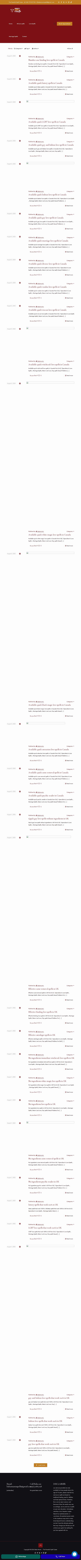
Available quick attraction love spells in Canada (48, 749)
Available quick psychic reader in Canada (46, 795)
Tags (27, 48)
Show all (70, 48)
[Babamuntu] (16, 11)
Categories (18, 48)
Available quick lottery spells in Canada (45, 83)
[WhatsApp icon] (59, 2)
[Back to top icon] (40, 1545)
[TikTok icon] (71, 2)
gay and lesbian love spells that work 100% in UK (48, 1398)
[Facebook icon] (61, 2)
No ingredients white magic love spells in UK (47, 1081)
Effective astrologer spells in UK (41, 1035)
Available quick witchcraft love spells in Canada (48, 364)
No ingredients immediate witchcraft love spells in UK (51, 1058)
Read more (70, 71)
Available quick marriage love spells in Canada (48, 240)
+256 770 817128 (30, 2)
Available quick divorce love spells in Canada (47, 264)
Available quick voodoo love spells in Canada (47, 287)
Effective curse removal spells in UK (43, 989)
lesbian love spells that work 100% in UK (45, 1421)
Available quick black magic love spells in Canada (49, 705)
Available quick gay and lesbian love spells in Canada (51, 145)
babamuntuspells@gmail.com (46, 2)
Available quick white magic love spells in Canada (49, 534)
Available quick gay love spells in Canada (45, 217)
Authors (35, 48)
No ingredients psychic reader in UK (43, 1181)
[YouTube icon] (66, 2)
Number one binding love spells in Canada (46, 60)
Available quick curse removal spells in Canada (48, 772)
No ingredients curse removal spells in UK (46, 1158)
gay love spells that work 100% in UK (43, 1444)
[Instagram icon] (68, 2)
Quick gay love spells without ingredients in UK (48, 818)
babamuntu (40, 57)
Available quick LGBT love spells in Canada (47, 122)
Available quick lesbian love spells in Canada (47, 194)
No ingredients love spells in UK (42, 1104)
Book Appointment (64, 24)
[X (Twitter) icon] (64, 2)
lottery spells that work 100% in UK (43, 1204)
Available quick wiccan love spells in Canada (47, 310)
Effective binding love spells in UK (42, 1012)
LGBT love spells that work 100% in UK (45, 1228)
